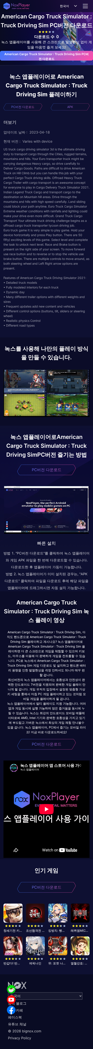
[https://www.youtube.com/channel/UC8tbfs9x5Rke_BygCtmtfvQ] (11, 999)
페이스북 (15, 1017)
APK (70, 107)
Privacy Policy (19, 1038)
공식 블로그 (17, 1003)
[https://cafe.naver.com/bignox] (11, 989)
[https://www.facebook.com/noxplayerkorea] (11, 1010)
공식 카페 (15, 1010)
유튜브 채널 (17, 1024)
